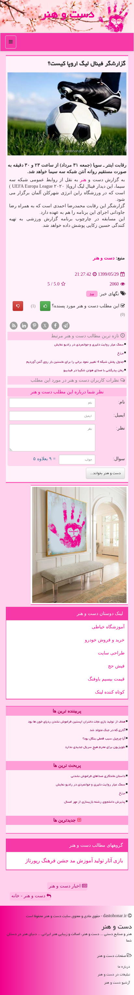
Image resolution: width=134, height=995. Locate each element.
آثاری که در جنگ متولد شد (107, 730)
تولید (98, 860)
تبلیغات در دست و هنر (114, 974)
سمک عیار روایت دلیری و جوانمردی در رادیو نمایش (89, 344)
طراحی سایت (111, 653)
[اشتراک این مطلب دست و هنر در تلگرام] (65, 325)
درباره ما (124, 966)
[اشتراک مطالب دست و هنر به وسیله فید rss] (13, 325)
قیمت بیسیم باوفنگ (106, 679)
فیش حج (116, 666)
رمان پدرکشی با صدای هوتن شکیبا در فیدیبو (93, 370)
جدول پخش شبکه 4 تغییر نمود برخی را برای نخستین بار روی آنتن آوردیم (75, 361)
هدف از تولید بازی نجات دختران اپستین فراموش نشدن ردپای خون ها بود (76, 721)
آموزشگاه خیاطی (108, 626)
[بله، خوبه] (45, 306)
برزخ (120, 353)
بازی (117, 860)
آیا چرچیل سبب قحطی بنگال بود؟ (104, 738)
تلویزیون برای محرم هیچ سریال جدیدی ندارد (95, 747)
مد (91, 293)
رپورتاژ (32, 860)
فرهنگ (48, 860)
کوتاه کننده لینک (110, 692)
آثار (108, 860)
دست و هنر (67, 13)
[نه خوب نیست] (18, 306)
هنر (83, 179)
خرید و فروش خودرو (105, 639)
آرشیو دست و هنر (117, 982)
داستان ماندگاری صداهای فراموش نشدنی (98, 776)
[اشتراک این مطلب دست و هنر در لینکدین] (24, 325)
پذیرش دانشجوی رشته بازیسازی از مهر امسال (94, 801)
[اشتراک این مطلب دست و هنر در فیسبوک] (55, 325)
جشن (62, 860)
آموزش (84, 860)
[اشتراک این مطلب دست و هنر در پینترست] (34, 325)
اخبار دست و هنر (65, 886)
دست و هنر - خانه (29, 895)
